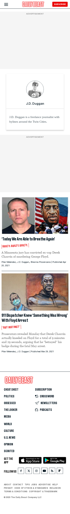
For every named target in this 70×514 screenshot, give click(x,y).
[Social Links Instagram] (36, 472)
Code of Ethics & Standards (31, 488)
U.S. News (9, 437)
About (7, 484)
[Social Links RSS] (52, 472)
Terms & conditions (15, 491)
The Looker (10, 409)
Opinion (8, 444)
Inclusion (55, 488)
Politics (9, 396)
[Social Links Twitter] (29, 472)
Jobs (34, 484)
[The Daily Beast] (33, 4)
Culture (9, 430)
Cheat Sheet (11, 389)
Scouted (9, 451)
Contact (18, 484)
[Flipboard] (60, 472)
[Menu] (9, 5)
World (8, 424)
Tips (27, 484)
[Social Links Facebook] (21, 472)
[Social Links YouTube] (44, 472)
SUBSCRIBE (60, 4)
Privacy (8, 488)
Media (7, 416)
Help (55, 484)
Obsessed (10, 403)
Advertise (44, 484)
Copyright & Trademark (43, 491)
